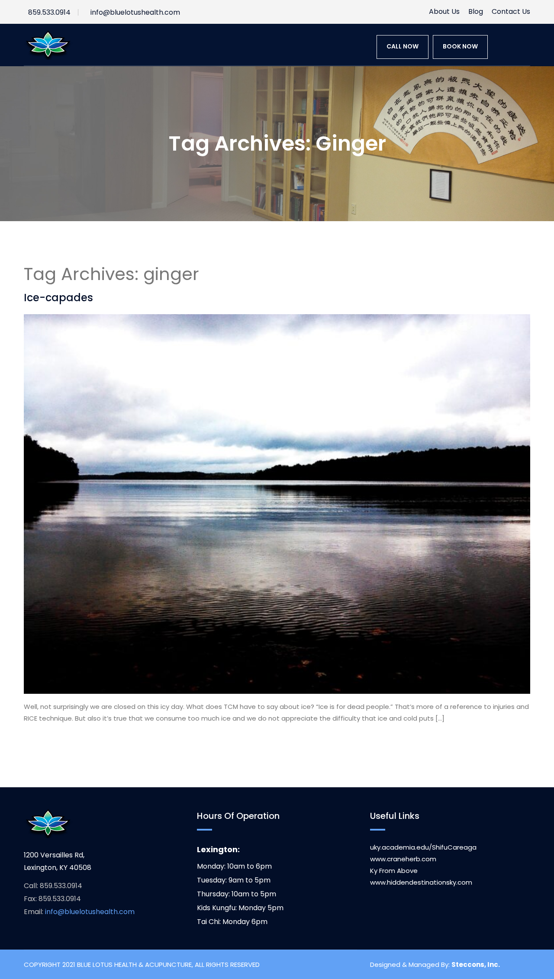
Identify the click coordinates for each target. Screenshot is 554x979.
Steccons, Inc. (475, 964)
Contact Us (511, 11)
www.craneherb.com (403, 858)
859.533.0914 (49, 12)
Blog (475, 11)
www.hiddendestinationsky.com (421, 882)
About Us (444, 11)
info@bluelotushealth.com (135, 12)
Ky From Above (394, 870)
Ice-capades (58, 297)
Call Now (403, 46)
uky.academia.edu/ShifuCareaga (423, 847)
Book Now (460, 46)
